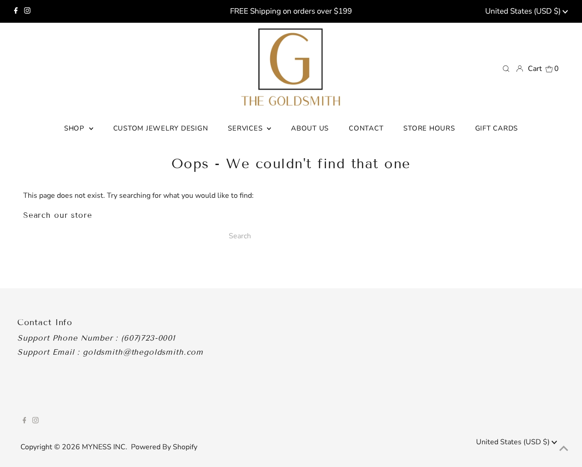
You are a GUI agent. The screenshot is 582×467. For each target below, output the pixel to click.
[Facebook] (16, 11)
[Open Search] (506, 68)
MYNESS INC (103, 447)
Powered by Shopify (164, 447)
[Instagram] (27, 11)
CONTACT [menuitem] (366, 128)
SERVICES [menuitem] (246, 128)
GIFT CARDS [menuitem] (496, 128)
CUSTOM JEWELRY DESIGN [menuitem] (160, 128)
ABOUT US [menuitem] (310, 128)
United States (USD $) (523, 11)
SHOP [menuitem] (75, 128)
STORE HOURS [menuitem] (429, 128)
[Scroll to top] (564, 449)
